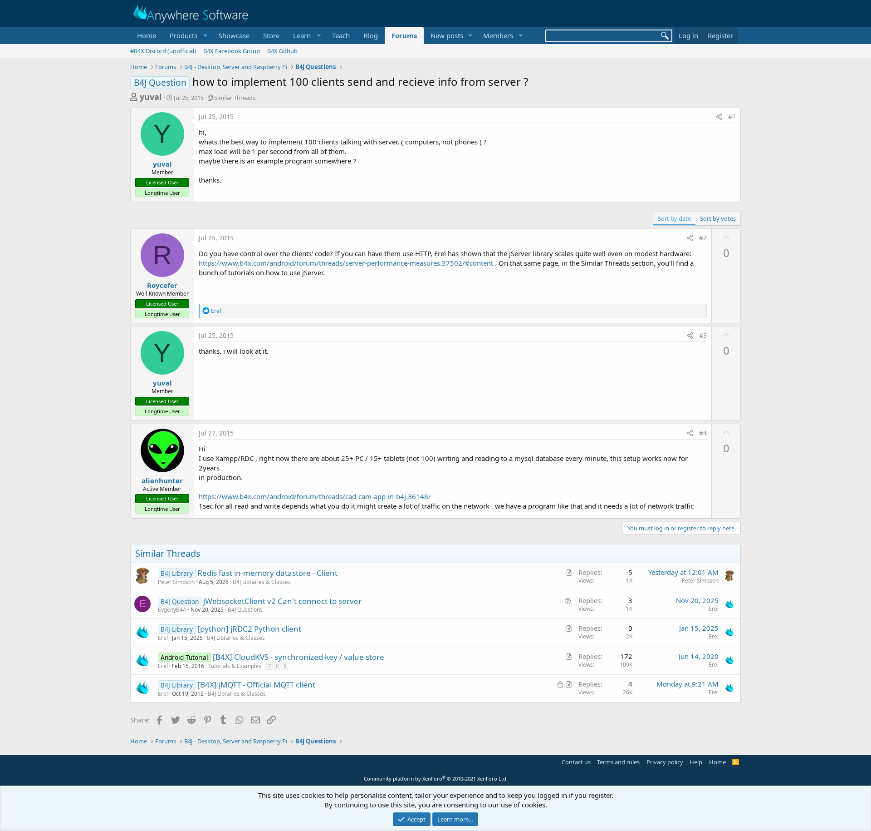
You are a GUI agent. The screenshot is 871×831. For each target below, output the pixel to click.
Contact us (576, 762)
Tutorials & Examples (234, 666)
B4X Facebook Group (231, 51)
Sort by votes (718, 218)
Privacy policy (664, 762)
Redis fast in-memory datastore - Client (267, 573)
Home (146, 35)
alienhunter (162, 480)
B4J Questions (245, 609)
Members (498, 35)
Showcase (234, 35)
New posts (447, 35)
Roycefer (162, 285)
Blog (370, 35)
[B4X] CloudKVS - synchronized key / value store (298, 657)
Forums (404, 35)
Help (696, 762)
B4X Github (282, 51)
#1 (732, 116)
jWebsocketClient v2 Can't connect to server (282, 601)
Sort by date (674, 218)
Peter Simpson (176, 582)
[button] (187, 35)
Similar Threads (234, 98)
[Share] (719, 117)
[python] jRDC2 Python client (249, 628)
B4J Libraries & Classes (262, 582)
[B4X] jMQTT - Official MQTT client (256, 684)
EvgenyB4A (172, 609)
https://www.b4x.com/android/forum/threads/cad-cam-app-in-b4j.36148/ (315, 496)
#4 (703, 433)
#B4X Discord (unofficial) (163, 51)
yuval (150, 96)
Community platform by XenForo (436, 778)
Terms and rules (618, 762)
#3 (703, 335)
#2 (703, 237)
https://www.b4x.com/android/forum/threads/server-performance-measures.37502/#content (346, 262)
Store (271, 35)
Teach (341, 35)
